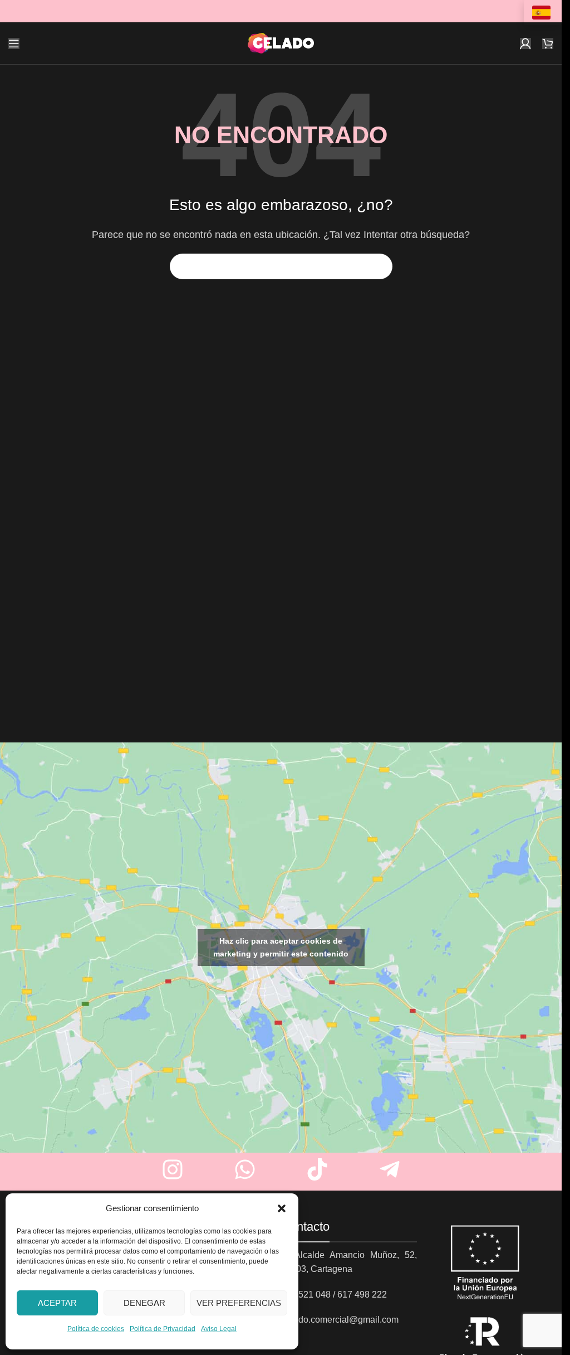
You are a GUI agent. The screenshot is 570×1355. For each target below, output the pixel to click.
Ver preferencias (238, 1303)
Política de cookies (95, 1329)
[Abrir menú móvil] (14, 43)
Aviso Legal (219, 1329)
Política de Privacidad (162, 1329)
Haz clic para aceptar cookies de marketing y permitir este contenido (280, 947)
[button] (281, 1208)
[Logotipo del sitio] (281, 42)
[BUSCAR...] (379, 266)
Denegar (144, 1303)
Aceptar (57, 1303)
